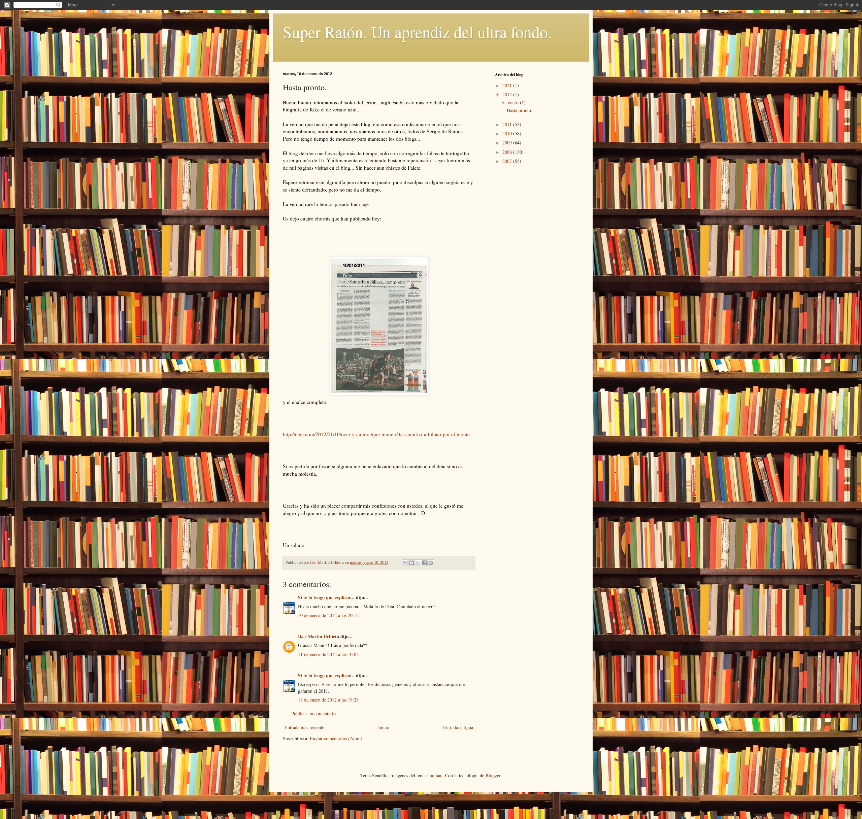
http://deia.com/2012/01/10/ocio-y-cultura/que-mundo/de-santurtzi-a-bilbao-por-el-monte (376, 434)
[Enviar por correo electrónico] (405, 562)
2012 (507, 94)
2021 (507, 85)
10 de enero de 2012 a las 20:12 (328, 615)
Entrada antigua (458, 727)
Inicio (383, 727)
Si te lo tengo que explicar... (326, 597)
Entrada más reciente (304, 727)
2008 (507, 152)
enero (514, 102)
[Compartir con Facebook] (424, 562)
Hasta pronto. (519, 110)
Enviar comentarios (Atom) (336, 738)
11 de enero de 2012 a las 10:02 (328, 654)
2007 (507, 161)
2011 (507, 124)
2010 (507, 133)
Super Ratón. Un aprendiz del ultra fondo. (417, 31)
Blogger (493, 775)
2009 (507, 142)
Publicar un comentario (313, 713)
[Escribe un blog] (411, 562)
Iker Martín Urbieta (318, 636)
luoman (435, 775)
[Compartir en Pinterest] (430, 562)
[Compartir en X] (418, 562)
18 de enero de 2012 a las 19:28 (328, 699)
